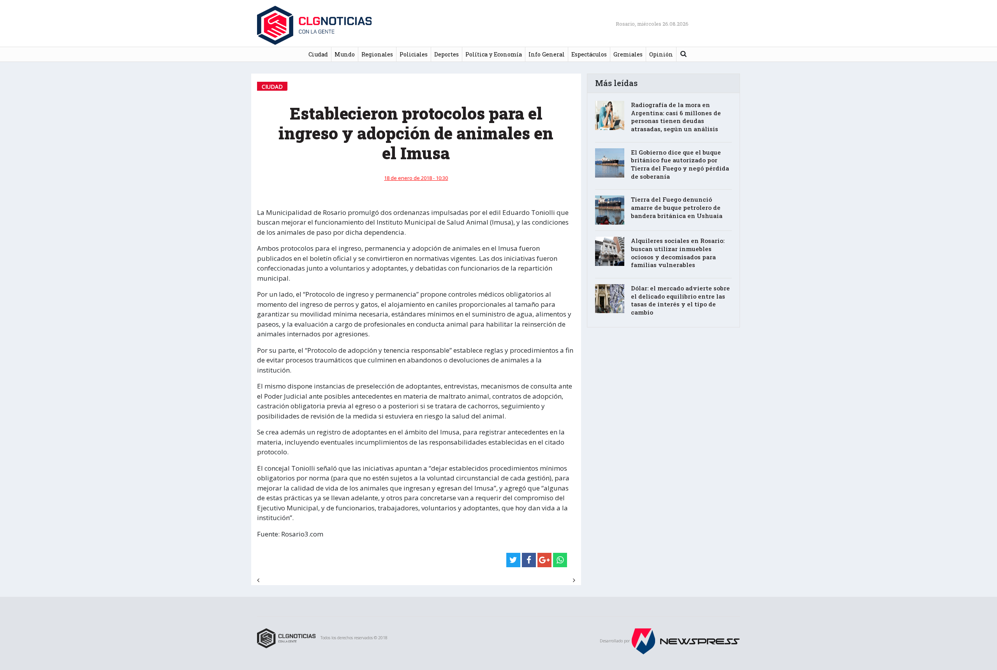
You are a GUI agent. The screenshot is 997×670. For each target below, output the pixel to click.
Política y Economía (493, 54)
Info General (546, 54)
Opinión (661, 54)
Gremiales (628, 54)
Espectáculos (589, 54)
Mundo (345, 54)
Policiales (414, 54)
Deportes (446, 54)
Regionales (377, 54)
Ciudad (318, 54)
